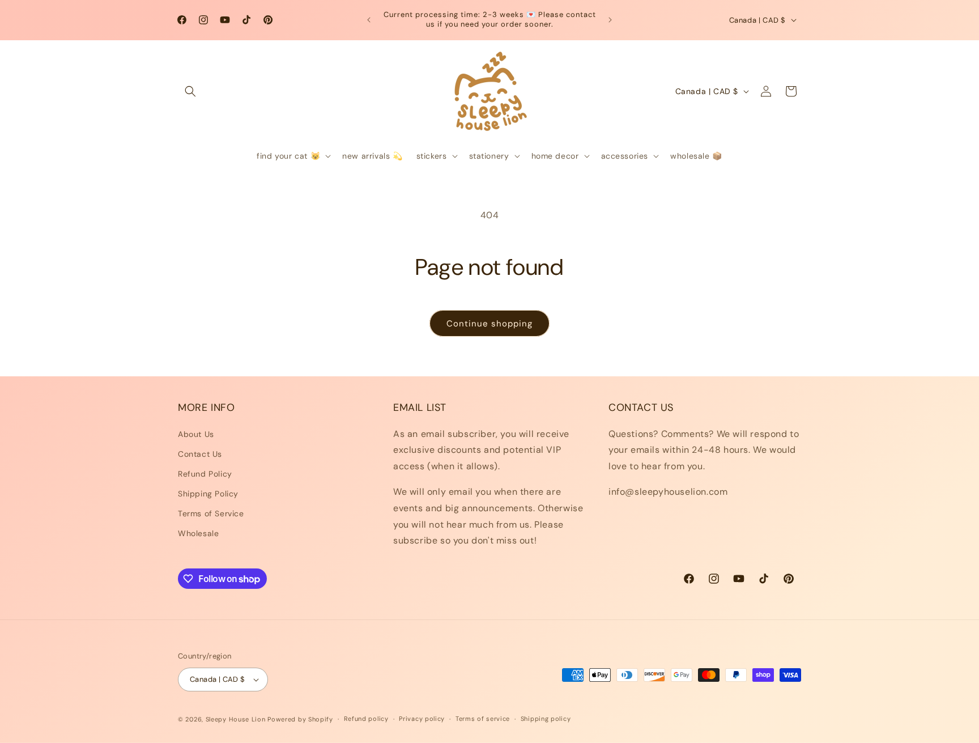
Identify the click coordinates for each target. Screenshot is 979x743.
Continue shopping (489, 323)
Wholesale (198, 533)
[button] (190, 91)
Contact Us (200, 454)
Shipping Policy (208, 494)
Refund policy (366, 719)
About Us (196, 434)
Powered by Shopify (300, 719)
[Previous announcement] (368, 20)
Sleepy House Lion (236, 719)
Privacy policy (422, 719)
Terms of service (483, 719)
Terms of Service (211, 513)
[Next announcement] (610, 20)
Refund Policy (205, 474)
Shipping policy (546, 719)
